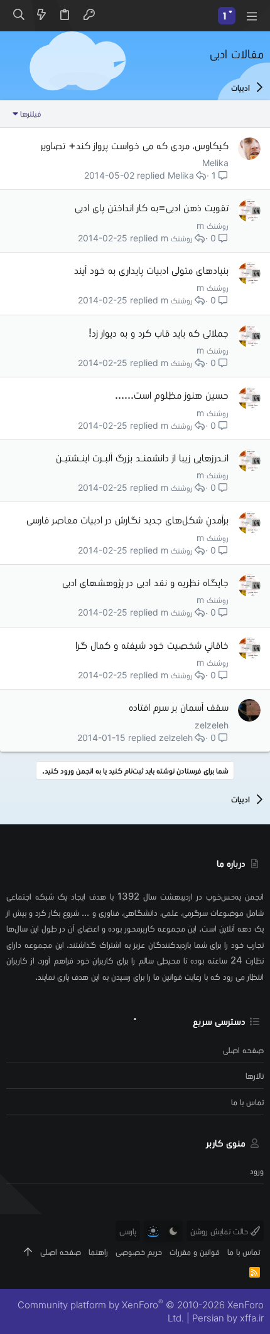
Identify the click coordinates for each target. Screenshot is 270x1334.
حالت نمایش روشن (220, 1231)
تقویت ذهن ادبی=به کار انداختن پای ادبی (152, 207)
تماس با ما (247, 1102)
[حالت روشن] (153, 1231)
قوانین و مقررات (195, 1252)
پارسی (127, 1231)
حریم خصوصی (139, 1252)
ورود (257, 1171)
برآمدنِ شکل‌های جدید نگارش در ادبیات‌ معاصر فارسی (127, 519)
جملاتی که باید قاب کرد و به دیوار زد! (159, 332)
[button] (251, 15)
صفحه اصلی (243, 1050)
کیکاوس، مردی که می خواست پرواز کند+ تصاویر (135, 145)
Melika (215, 162)
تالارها (255, 1075)
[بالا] (27, 1251)
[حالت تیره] (173, 1231)
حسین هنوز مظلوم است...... (172, 394)
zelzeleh (212, 725)
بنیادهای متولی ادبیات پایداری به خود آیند (151, 269)
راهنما (98, 1252)
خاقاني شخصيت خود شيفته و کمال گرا (152, 644)
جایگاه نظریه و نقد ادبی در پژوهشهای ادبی (145, 582)
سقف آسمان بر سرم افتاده (179, 706)
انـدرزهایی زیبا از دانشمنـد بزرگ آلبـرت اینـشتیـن (142, 457)
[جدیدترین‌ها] (41, 16)
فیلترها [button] (30, 113)
